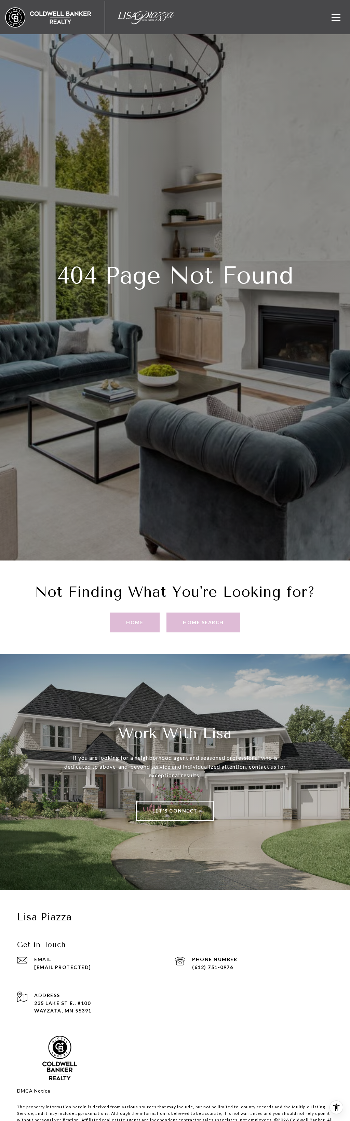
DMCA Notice (34, 1091)
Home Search (203, 622)
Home (134, 622)
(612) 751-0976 (212, 967)
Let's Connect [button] (175, 811)
